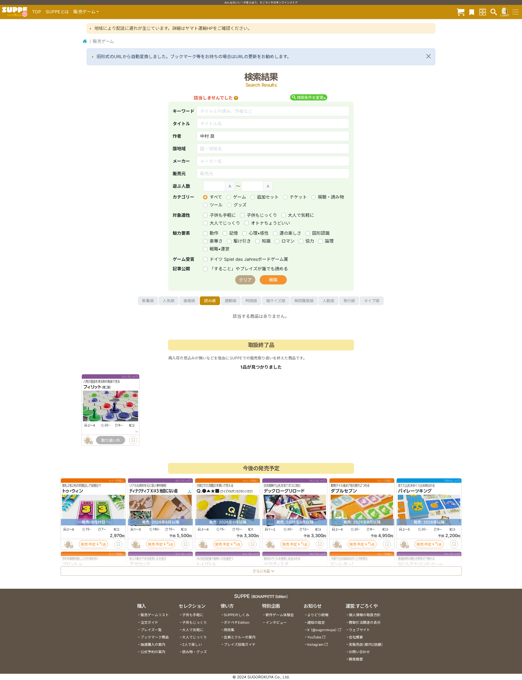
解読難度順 (303, 300)
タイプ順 (371, 300)
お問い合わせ (359, 652)
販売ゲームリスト (155, 615)
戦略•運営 (219, 249)
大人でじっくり (225, 223)
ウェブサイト (359, 630)
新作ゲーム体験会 (280, 615)
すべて (216, 197)
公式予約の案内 (153, 652)
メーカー (181, 161)
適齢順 (230, 300)
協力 (309, 241)
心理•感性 (259, 233)
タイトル (181, 123)
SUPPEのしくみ (236, 615)
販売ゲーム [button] (84, 11)
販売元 (179, 173)
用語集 (229, 630)
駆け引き (242, 241)
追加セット (268, 197)
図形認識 (321, 233)
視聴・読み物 (331, 197)
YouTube (314, 637)
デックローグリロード (284, 491)
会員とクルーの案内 (240, 637)
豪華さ (216, 241)
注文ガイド (149, 623)
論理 (329, 241)
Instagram (315, 645)
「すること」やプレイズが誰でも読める (249, 268)
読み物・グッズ (194, 652)
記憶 (233, 233)
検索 (273, 280)
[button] (236, 98)
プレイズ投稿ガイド (240, 645)
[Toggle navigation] (515, 12)
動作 (214, 233)
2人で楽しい (192, 645)
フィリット (92, 387)
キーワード (183, 111)
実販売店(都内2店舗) (366, 645)
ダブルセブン (344, 491)
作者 (177, 136)
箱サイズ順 (275, 300)
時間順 (251, 300)
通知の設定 (316, 623)
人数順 (328, 300)
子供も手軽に (223, 215)
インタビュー (276, 623)
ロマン (287, 241)
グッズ (240, 205)
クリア (245, 280)
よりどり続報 (317, 615)
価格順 (189, 300)
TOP (36, 11)
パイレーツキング (415, 491)
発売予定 (88, 544)
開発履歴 (356, 659)
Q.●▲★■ (208, 491)
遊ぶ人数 (181, 186)
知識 (266, 241)
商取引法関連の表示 (365, 623)
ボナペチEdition (236, 623)
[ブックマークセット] (472, 11)
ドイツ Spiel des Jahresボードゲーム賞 (249, 259)
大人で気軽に (301, 215)
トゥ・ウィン (72, 491)
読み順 (210, 300)
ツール (216, 205)
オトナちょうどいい (270, 223)
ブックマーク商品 (155, 637)
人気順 (168, 300)
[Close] (428, 56)
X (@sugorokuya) (322, 630)
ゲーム (239, 197)
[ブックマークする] (133, 440)
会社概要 (356, 637)
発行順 (349, 300)
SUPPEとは (57, 11)
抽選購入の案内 (153, 645)
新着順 (148, 300)
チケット (298, 197)
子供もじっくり (262, 215)
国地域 (179, 148)
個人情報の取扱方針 (365, 615)
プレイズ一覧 (151, 630)
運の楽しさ (290, 233)
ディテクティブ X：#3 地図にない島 (153, 491)
